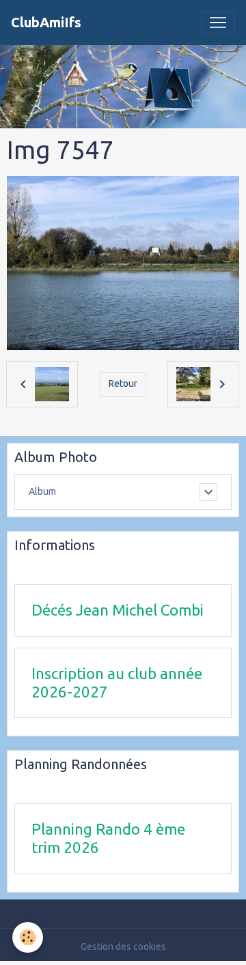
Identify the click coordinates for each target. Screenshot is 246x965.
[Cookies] (27, 937)
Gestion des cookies (123, 946)
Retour (123, 383)
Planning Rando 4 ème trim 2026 (108, 838)
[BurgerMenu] (218, 22)
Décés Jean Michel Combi (117, 609)
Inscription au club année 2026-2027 (116, 682)
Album (42, 491)
